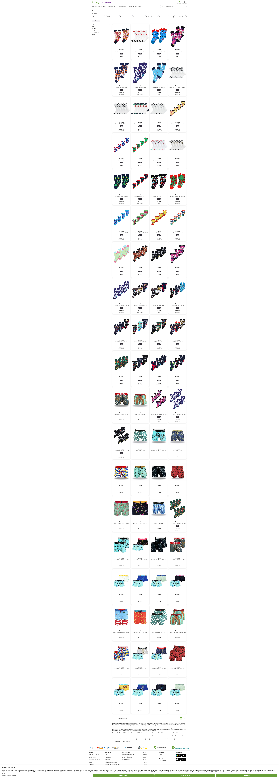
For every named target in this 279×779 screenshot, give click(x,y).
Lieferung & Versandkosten (128, 754)
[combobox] (173, 6)
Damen (94, 28)
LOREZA (172, 739)
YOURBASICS (126, 739)
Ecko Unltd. (133, 739)
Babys (93, 24)
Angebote (145, 754)
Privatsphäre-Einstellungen (111, 762)
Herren (93, 30)
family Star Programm (94, 754)
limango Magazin (92, 757)
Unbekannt (114, 739)
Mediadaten (91, 764)
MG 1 (147, 739)
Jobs (90, 761)
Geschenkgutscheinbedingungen (112, 764)
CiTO (176, 739)
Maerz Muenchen (141, 739)
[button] (184, 2)
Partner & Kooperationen (94, 759)
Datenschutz (108, 757)
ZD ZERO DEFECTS (116, 741)
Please (151, 739)
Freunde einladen (92, 756)
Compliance (107, 759)
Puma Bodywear (126, 741)
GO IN (156, 739)
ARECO (166, 739)
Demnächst (161, 756)
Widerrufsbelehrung (109, 756)
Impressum (107, 761)
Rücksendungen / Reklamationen (129, 756)
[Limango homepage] (96, 2)
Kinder (93, 26)
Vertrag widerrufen (126, 759)
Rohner (180, 739)
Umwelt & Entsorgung (127, 757)
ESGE (120, 739)
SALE (93, 34)
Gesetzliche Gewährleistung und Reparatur (131, 761)
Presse (90, 762)
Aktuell (160, 754)
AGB (106, 754)
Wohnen (145, 762)
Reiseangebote (162, 760)
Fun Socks (161, 739)
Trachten (145, 764)
